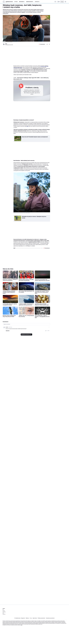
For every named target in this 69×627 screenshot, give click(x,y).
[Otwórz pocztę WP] (55, 1)
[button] (58, 1)
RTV (3, 609)
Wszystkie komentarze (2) (26, 334)
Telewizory (4, 614)
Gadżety (4, 610)
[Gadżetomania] (10, 2)
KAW (6, 43)
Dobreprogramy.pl (29, 1)
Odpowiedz (7, 330)
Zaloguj (62, 1)
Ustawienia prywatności (50, 618)
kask (27, 126)
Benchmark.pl (21, 1)
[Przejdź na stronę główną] (4, 2)
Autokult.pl (37, 1)
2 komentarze (42, 44)
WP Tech (16, 1)
